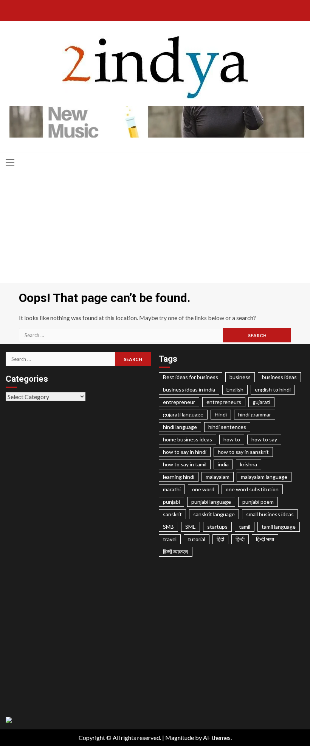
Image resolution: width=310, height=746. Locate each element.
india (223, 464)
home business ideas (187, 439)
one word (203, 489)
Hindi (221, 414)
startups (217, 526)
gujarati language (183, 414)
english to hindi (273, 389)
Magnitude (179, 737)
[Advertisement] (155, 230)
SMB (168, 526)
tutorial (196, 539)
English (234, 389)
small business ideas (270, 514)
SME (190, 526)
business (240, 377)
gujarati (261, 402)
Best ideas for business (190, 377)
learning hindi (178, 477)
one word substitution (252, 489)
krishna (248, 464)
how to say (264, 439)
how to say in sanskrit (243, 452)
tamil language (279, 526)
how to (231, 439)
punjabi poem (258, 501)
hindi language (180, 427)
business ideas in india (189, 389)
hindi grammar (254, 414)
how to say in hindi (184, 452)
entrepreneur (179, 402)
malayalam (217, 477)
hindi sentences (227, 427)
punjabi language (211, 501)
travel (170, 539)
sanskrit (172, 514)
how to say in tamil (184, 464)
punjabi (171, 501)
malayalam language (264, 477)
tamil (244, 526)
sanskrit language (214, 514)
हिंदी (220, 539)
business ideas (279, 377)
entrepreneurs (223, 402)
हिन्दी (240, 539)
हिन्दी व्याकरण (175, 551)
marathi (172, 489)
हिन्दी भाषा (265, 539)
